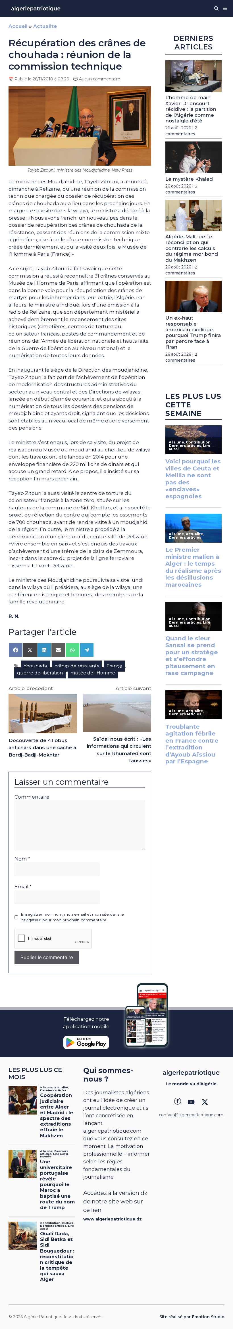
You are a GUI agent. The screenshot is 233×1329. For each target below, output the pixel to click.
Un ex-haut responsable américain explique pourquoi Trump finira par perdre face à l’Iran (193, 332)
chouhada (35, 666)
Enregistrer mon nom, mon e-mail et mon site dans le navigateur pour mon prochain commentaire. (72, 917)
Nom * (22, 859)
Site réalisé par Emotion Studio (191, 1316)
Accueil (18, 26)
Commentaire (31, 797)
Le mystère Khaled (189, 179)
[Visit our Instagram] (191, 1102)
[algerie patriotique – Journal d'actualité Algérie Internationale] (36, 8)
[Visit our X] (204, 1102)
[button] (216, 8)
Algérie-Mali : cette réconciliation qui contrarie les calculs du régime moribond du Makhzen (191, 248)
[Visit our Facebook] (177, 1102)
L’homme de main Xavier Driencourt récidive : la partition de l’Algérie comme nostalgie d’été (190, 109)
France (114, 666)
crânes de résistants (77, 666)
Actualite (45, 26)
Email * (23, 887)
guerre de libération (40, 673)
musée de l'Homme (92, 673)
